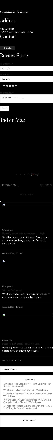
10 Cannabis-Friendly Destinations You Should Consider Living (27, 401)
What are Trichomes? (12, 290)
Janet (21, 253)
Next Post (46, 185)
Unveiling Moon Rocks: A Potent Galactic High (23, 233)
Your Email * (6, 74)
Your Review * (7, 93)
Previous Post (10, 185)
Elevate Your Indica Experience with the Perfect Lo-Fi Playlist (27, 407)
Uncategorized (7, 230)
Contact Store (8, 48)
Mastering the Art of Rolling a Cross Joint (20, 344)
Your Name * (6, 64)
